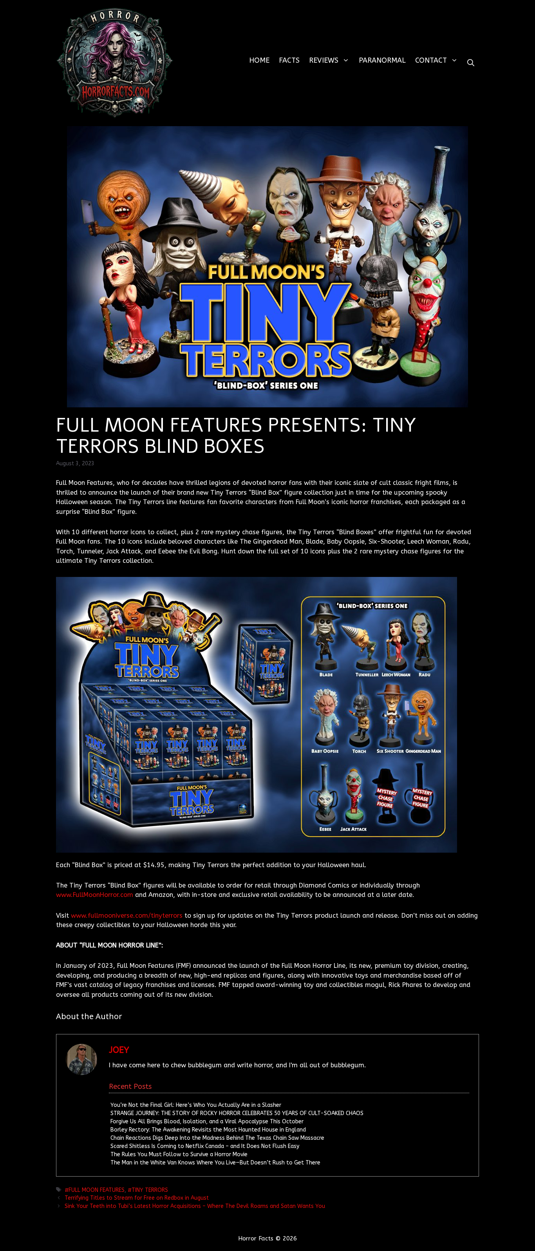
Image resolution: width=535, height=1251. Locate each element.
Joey (119, 1050)
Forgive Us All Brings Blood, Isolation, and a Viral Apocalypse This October (207, 1121)
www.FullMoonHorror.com (94, 894)
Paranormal (382, 60)
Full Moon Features (97, 1190)
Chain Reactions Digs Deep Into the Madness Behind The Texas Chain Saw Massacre (217, 1138)
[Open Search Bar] (471, 63)
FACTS (289, 60)
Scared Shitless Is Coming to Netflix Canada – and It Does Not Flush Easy (204, 1146)
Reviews (323, 60)
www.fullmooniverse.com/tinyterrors (127, 915)
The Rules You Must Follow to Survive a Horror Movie (179, 1154)
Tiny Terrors (150, 1190)
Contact (431, 60)
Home (259, 60)
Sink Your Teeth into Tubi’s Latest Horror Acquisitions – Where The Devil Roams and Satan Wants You (195, 1206)
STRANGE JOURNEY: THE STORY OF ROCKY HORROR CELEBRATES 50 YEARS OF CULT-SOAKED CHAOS (236, 1113)
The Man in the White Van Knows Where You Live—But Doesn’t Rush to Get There (215, 1162)
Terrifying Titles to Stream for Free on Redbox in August (137, 1198)
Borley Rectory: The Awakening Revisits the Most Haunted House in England (208, 1129)
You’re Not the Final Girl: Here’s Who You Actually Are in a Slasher (195, 1105)
